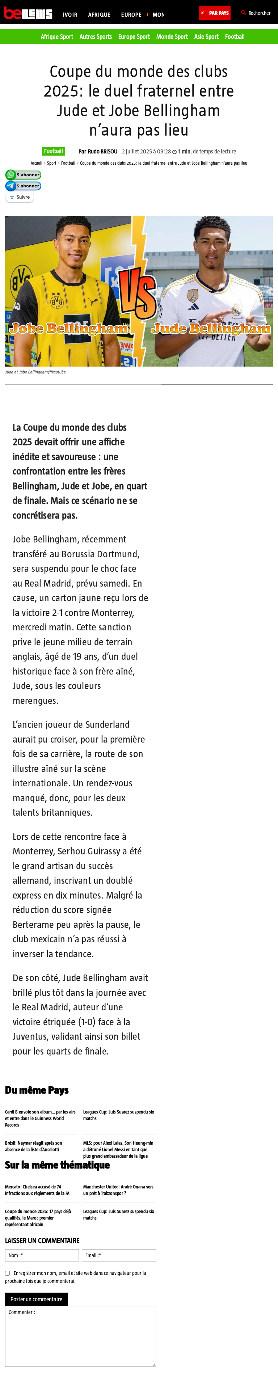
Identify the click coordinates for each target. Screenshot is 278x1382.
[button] (254, 13)
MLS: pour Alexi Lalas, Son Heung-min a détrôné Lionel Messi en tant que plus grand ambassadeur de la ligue (118, 1149)
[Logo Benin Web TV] (28, 13)
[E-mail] (123, 403)
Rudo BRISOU (102, 152)
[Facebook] (57, 403)
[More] (157, 403)
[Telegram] (107, 403)
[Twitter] (73, 403)
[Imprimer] (140, 403)
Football (53, 151)
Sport (51, 163)
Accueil (36, 163)
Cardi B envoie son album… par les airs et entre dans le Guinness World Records (40, 1118)
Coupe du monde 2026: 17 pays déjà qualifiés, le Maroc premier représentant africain (38, 1218)
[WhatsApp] (90, 403)
